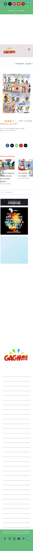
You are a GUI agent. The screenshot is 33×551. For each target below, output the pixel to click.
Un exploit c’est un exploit (23, 165)
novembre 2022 (17, 379)
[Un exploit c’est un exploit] (25, 165)
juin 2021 (16, 454)
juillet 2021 (16, 450)
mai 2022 (16, 403)
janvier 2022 (16, 421)
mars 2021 (17, 469)
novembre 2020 (17, 487)
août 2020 (17, 502)
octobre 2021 (17, 436)
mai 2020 (16, 516)
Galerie (9, 165)
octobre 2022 (16, 384)
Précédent (20, 64)
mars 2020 (16, 525)
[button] (2, 172)
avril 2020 (16, 520)
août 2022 (17, 393)
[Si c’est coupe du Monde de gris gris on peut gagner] (7, 165)
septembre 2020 (16, 497)
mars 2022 (16, 412)
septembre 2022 (16, 388)
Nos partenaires (25, 533)
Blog (5, 533)
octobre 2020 (16, 492)
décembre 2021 (17, 426)
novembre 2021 (17, 431)
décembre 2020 (17, 483)
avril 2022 (16, 407)
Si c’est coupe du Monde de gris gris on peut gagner (5, 165)
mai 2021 (16, 459)
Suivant (28, 64)
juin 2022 (16, 398)
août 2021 (16, 445)
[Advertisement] (16, 29)
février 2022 (16, 417)
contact (9, 533)
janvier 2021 (16, 478)
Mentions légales (16, 533)
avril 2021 (16, 464)
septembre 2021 (16, 440)
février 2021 (16, 473)
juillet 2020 (16, 506)
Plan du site (26, 531)
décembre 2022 (17, 374)
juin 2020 (16, 511)
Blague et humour (14, 128)
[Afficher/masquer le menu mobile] (29, 49)
